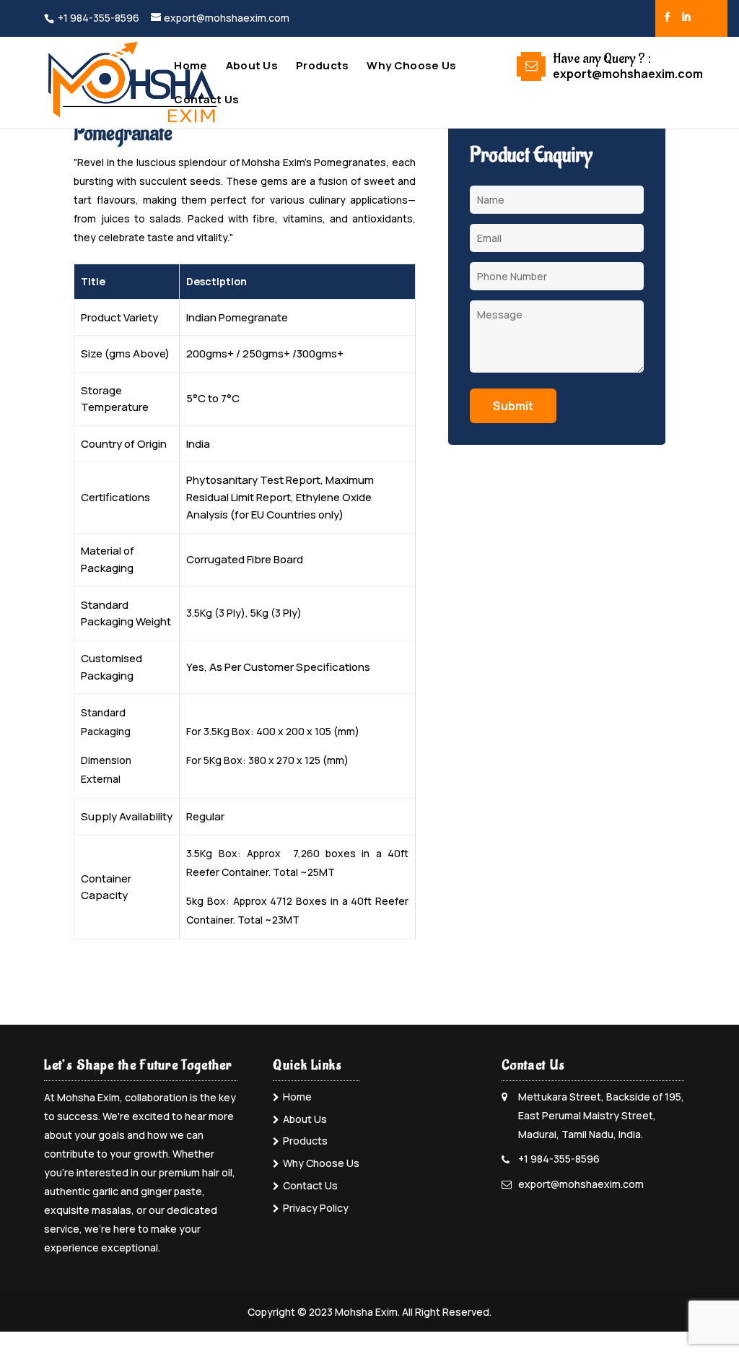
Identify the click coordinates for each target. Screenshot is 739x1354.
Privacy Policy (316, 1208)
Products (322, 67)
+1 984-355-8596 (98, 18)
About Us (252, 67)
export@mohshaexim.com (581, 1184)
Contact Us (206, 101)
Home (190, 67)
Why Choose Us (411, 67)
